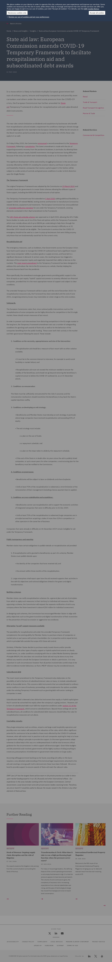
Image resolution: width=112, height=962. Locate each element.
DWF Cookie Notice (91, 9)
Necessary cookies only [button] (17, 13)
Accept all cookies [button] (97, 13)
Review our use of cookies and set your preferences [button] (29, 17)
